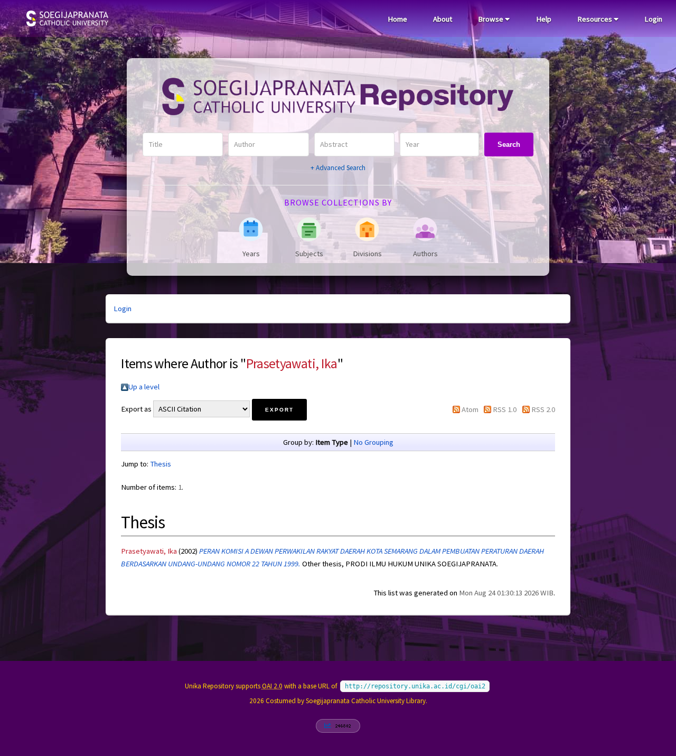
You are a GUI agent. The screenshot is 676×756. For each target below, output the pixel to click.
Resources (595, 19)
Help (543, 19)
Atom (470, 409)
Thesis (160, 464)
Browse (491, 19)
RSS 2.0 (543, 409)
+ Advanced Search (338, 167)
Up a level (143, 386)
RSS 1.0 (505, 409)
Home (397, 19)
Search (508, 144)
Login (653, 19)
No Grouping (373, 442)
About (442, 19)
